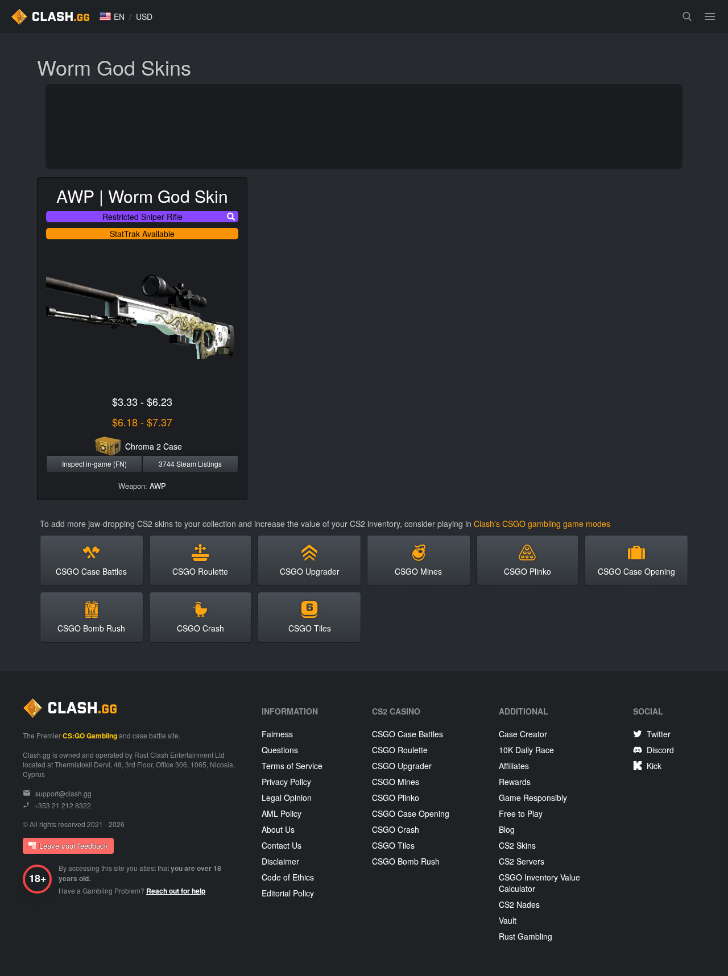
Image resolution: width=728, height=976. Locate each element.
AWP (158, 485)
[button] (112, 16)
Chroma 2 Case (153, 446)
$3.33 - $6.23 (142, 401)
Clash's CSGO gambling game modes (542, 523)
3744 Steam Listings (190, 463)
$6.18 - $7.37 (142, 421)
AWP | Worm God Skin (142, 196)
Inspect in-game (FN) (94, 463)
